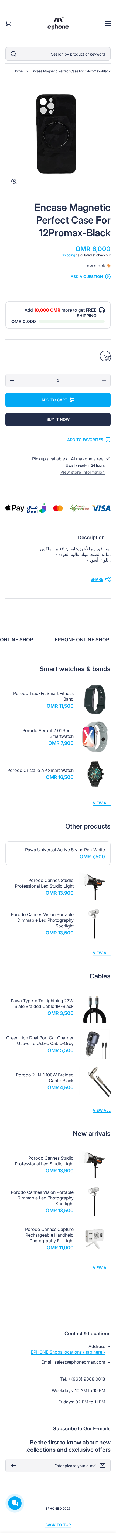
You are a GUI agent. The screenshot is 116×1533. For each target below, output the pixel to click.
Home (18, 71)
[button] (58, 537)
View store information (82, 472)
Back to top (58, 1524)
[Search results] (12, 54)
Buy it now (58, 419)
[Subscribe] (12, 1465)
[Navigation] (108, 23)
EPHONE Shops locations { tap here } (68, 1352)
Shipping (68, 255)
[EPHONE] (58, 23)
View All (102, 803)
